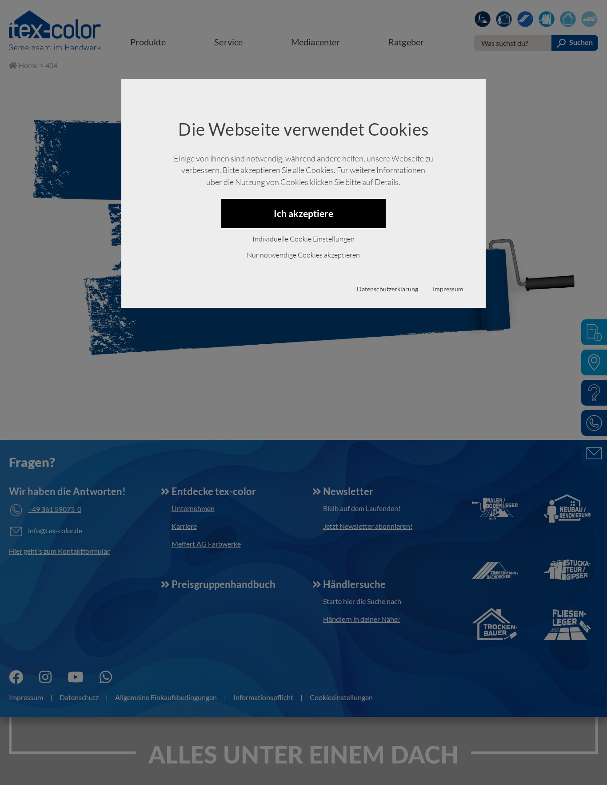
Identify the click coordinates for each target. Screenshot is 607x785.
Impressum (448, 289)
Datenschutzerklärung (387, 289)
